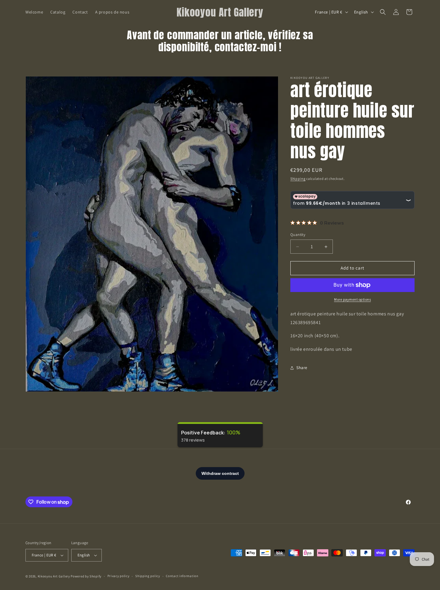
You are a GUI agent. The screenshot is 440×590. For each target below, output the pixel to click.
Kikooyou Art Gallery (54, 576)
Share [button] (301, 368)
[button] (382, 12)
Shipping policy (147, 576)
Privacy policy (118, 576)
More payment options (352, 299)
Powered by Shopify (86, 576)
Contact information (182, 576)
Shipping (298, 178)
